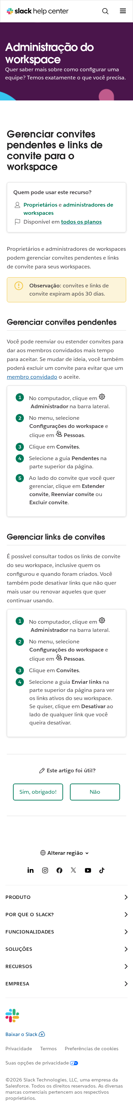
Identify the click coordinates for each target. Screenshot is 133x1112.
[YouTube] (88, 871)
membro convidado (32, 376)
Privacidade (18, 1048)
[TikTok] (102, 871)
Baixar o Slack (21, 1034)
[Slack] (61, 1020)
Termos (48, 1048)
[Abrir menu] (123, 11)
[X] (74, 871)
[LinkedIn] (31, 871)
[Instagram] (45, 871)
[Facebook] (59, 871)
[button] (38, 792)
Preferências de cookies (91, 1048)
